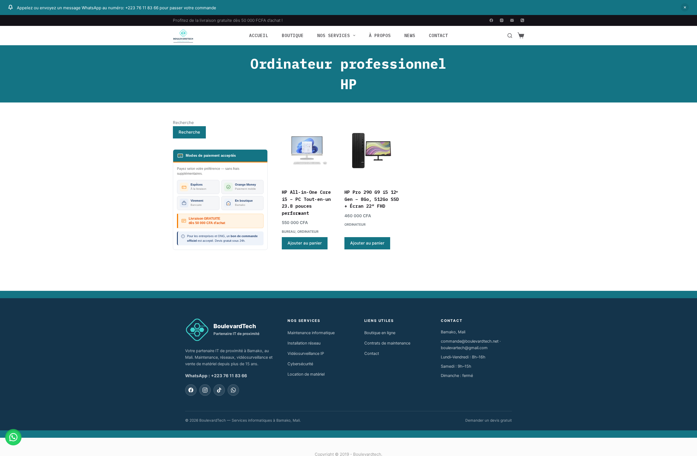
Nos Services (333, 35)
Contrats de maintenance (387, 343)
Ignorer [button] (685, 7)
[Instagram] (501, 20)
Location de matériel (306, 374)
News (409, 35)
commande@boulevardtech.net (470, 341)
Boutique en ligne (379, 332)
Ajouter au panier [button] (305, 243)
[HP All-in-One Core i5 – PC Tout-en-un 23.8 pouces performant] (309, 150)
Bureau (288, 231)
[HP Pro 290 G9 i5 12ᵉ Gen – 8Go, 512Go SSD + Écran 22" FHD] (371, 150)
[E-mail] (512, 20)
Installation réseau (304, 343)
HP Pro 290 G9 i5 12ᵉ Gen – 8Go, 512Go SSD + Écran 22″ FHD (371, 199)
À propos (380, 35)
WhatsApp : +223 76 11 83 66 (216, 375)
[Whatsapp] (233, 390)
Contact (438, 35)
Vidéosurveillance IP (306, 353)
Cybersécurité (300, 363)
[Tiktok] (219, 390)
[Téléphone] (522, 20)
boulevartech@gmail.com (464, 347)
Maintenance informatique (311, 332)
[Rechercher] (510, 35)
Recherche (183, 122)
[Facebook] (491, 20)
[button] (13, 437)
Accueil (258, 35)
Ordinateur (308, 231)
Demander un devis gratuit (488, 420)
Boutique (293, 35)
